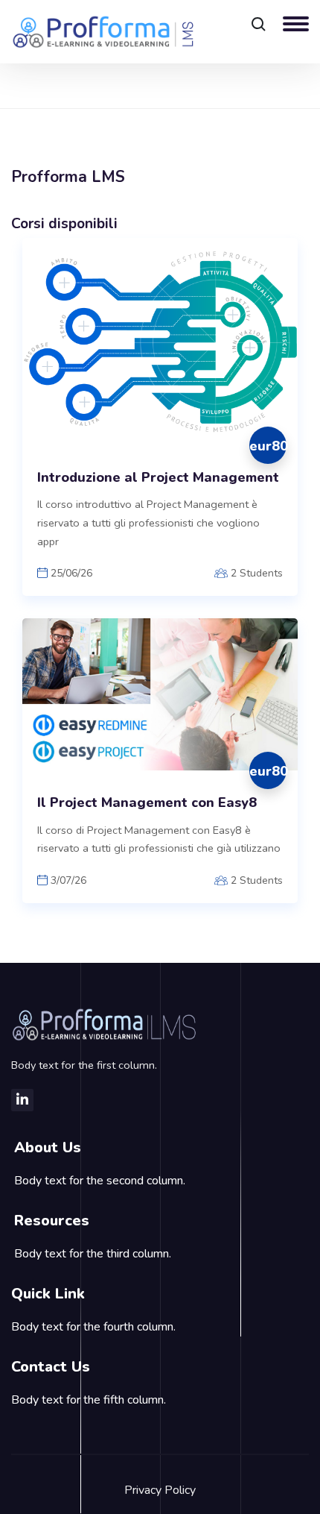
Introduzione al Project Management (158, 477)
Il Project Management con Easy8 (147, 802)
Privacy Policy (160, 1490)
